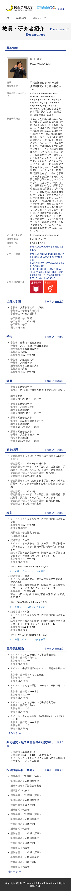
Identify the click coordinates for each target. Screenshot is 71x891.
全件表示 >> (14, 733)
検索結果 (21, 18)
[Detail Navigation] (61, 7)
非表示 (58, 301)
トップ (6, 18)
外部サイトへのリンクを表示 (29, 571)
